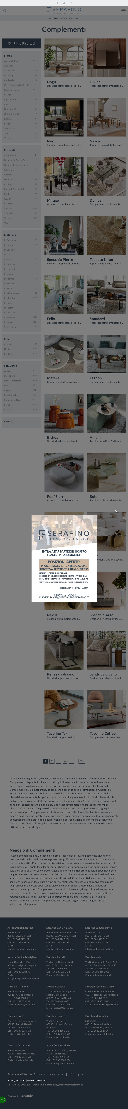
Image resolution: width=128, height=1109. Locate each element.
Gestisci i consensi (37, 1080)
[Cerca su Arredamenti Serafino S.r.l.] (4, 10)
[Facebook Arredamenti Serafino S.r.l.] (57, 3)
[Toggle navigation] (123, 10)
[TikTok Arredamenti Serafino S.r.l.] (71, 3)
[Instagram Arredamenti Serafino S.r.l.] (64, 3)
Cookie (21, 1080)
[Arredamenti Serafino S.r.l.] (64, 10)
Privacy (11, 1080)
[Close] (116, 511)
